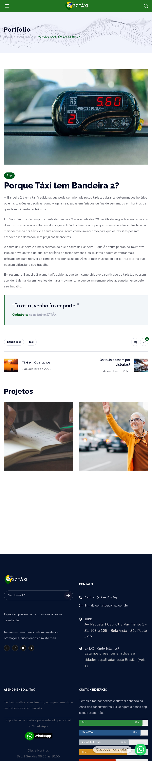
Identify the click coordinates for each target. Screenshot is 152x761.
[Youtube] (23, 648)
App (9, 175)
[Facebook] (7, 648)
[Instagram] (15, 648)
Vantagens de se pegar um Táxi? (113, 414)
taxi (31, 342)
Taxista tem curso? (29, 411)
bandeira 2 (14, 342)
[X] (31, 648)
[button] (146, 6)
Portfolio (25, 37)
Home (8, 37)
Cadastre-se (20, 314)
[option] (38, 439)
